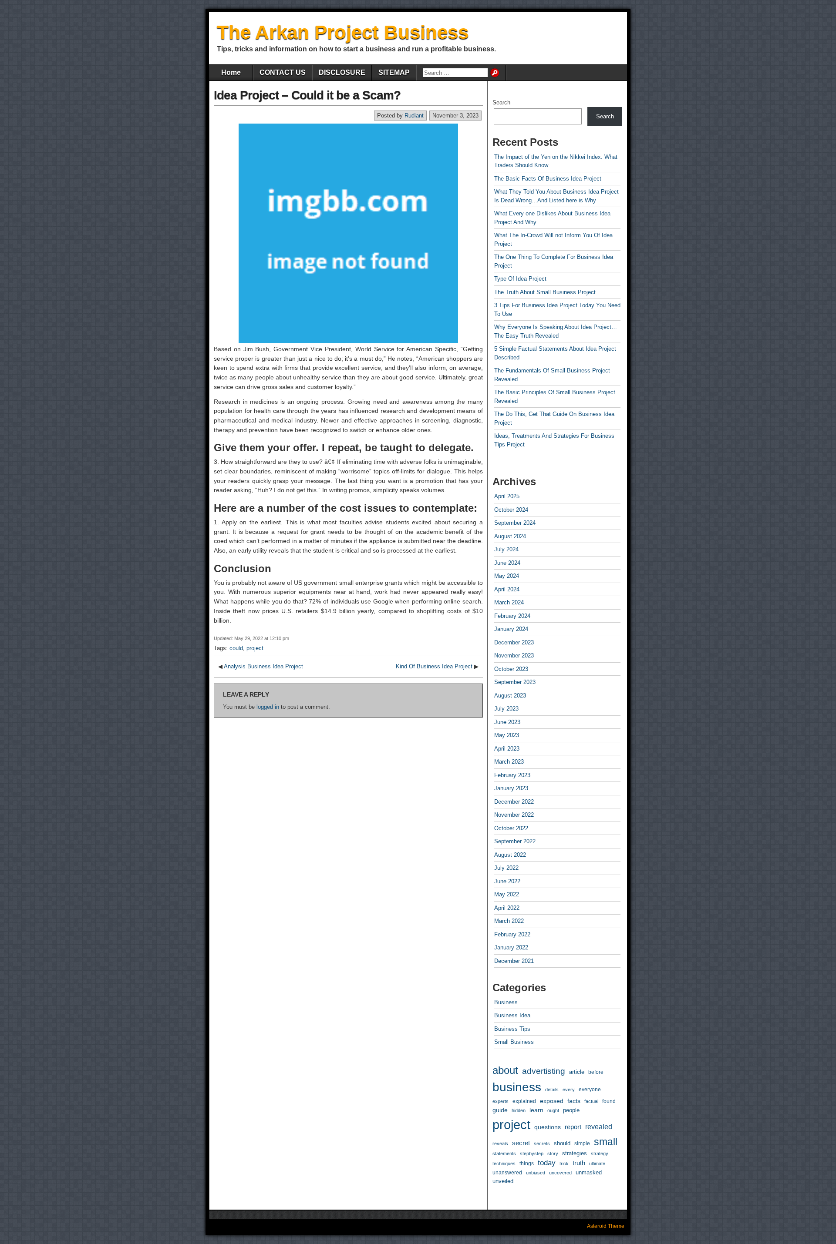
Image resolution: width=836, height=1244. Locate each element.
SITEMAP (394, 72)
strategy (599, 1153)
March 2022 (509, 921)
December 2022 (514, 801)
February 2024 (512, 616)
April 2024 (506, 589)
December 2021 (514, 961)
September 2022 (515, 841)
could (236, 648)
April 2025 (506, 496)
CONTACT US (283, 72)
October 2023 (511, 669)
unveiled (502, 1181)
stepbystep (531, 1153)
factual (591, 1101)
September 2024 (515, 523)
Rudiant (414, 115)
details (552, 1089)
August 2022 (510, 855)
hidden (519, 1110)
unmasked (589, 1172)
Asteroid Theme (605, 1226)
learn (536, 1110)
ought (553, 1110)
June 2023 (507, 722)
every (569, 1089)
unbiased (535, 1172)
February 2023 (512, 775)
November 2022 (514, 814)
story (552, 1153)
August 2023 (510, 695)
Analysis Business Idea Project (263, 666)
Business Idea (512, 1015)
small (605, 1141)
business (516, 1087)
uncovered (560, 1172)
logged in (267, 707)
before (595, 1072)
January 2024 (511, 629)
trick (564, 1163)
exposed (551, 1100)
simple (582, 1143)
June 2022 (507, 881)
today (547, 1163)
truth (579, 1163)
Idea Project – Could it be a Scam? (307, 95)
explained (524, 1101)
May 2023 (506, 735)
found (609, 1101)
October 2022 (511, 828)
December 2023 (514, 642)
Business (506, 1002)
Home (231, 72)
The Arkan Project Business (343, 32)
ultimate (597, 1163)
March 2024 (509, 602)
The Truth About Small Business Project (545, 292)
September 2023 (515, 682)
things (526, 1163)
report (573, 1126)
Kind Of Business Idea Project (434, 666)
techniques (504, 1163)
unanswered (507, 1173)
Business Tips (512, 1029)
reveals (500, 1143)
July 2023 (506, 708)
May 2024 (506, 576)
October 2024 (511, 509)
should (562, 1143)
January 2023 (511, 788)
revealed (598, 1126)
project (254, 648)
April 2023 (506, 748)
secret (521, 1143)
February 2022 (512, 934)
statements (504, 1153)
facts (573, 1101)
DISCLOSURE (342, 72)
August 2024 (510, 536)
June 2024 (507, 563)
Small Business (514, 1042)
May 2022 (506, 894)
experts (500, 1101)
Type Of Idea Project (520, 278)
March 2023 (509, 761)
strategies (574, 1153)
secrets (542, 1143)
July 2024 (506, 549)
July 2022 (506, 868)
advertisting (543, 1071)
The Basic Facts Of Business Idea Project (547, 178)
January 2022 (511, 947)
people (571, 1110)
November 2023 (514, 655)
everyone (590, 1089)
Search (501, 102)
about (505, 1070)
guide (500, 1110)
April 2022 (506, 908)
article (576, 1072)
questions (547, 1126)
